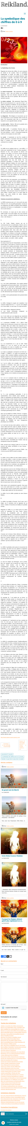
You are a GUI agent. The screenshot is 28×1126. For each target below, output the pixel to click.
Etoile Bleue (23, 1058)
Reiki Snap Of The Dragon (19, 1045)
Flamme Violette (19, 1061)
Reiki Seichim (13, 1043)
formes (21, 756)
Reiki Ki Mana (4, 1035)
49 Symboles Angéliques (7, 1086)
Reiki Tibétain (9, 1047)
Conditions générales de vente (14, 1122)
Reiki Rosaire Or (11, 1042)
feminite (3, 759)
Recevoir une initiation (6, 1027)
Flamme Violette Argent (6, 1063)
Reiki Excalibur (4, 1032)
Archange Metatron (13, 1087)
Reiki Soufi (3, 1047)
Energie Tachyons (22, 1095)
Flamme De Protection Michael (8, 1061)
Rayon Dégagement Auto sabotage (9, 1099)
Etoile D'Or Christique (13, 1060)
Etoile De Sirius (4, 1060)
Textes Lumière (9, 31)
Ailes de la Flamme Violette (7, 1052)
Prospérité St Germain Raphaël (8, 1076)
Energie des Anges (5, 1058)
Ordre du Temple (19, 1074)
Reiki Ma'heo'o (11, 1039)
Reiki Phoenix (18, 1040)
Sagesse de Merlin (13, 1081)
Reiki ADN (3, 1100)
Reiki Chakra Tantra (15, 1027)
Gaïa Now (7, 1100)
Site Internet (4, 977)
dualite (21, 759)
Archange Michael (22, 1087)
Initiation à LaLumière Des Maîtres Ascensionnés (12, 1026)
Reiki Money (17, 1039)
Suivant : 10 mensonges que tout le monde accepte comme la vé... (22, 745)
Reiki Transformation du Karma (19, 1047)
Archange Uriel (12, 1089)
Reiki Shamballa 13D (5, 1043)
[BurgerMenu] (25, 13)
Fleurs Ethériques (5, 1065)
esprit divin (9, 759)
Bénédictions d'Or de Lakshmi (7, 1053)
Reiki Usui (3, 1048)
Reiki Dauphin (22, 1097)
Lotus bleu (14, 1069)
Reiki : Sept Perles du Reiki (7, 1045)
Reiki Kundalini (10, 1035)
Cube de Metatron (14, 1055)
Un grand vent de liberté (10, 790)
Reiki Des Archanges (10, 1029)
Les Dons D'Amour (21, 1099)
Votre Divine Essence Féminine (12, 856)
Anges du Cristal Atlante (19, 1052)
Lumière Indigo (4, 1071)
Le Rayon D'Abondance (15, 1100)
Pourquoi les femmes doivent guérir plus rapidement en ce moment (12, 920)
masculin (11, 754)
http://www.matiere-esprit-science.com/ (10, 737)
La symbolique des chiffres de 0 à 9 (9, 756)
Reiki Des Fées (4, 1097)
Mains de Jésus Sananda (13, 1097)
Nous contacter (4, 1019)
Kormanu (18, 1066)
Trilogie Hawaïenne (5, 1084)
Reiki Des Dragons (19, 1029)
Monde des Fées (16, 1073)
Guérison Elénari (14, 1095)
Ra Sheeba (12, 1074)
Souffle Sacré (21, 1081)
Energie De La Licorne (15, 1058)
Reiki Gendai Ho (23, 1032)
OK (26, 1114)
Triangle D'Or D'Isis (16, 1082)
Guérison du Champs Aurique (7, 1066)
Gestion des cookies (14, 1124)
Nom (2, 964)
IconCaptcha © (23, 1009)
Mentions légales (14, 1120)
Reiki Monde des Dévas (6, 1040)
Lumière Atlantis (21, 1069)
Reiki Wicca (7, 1048)
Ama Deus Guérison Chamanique (8, 1050)
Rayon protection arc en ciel (7, 1079)
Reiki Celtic (22, 1027)
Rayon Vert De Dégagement (19, 1078)
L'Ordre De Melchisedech (6, 1069)
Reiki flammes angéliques (13, 1032)
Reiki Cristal (3, 1029)
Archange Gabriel (5, 1089)
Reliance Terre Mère (18, 1079)
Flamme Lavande (16, 1063)
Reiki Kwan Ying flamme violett (8, 1037)
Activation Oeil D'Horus (15, 1048)
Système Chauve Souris (6, 1082)
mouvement (4, 754)
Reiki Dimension (17, 1030)
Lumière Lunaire (4, 1073)
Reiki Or (13, 1040)
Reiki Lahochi (18, 1037)
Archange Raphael (5, 1087)
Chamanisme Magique (19, 1053)
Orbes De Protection (5, 1074)
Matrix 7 (10, 1073)
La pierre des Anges (14, 1068)
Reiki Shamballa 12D (20, 1042)
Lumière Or (10, 1071)
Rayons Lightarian (19, 1076)
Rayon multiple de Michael (7, 1078)
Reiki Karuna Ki (20, 1034)
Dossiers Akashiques (19, 1056)
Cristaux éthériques (5, 1055)
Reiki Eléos (23, 1030)
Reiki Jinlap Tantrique (5, 1034)
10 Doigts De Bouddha (15, 1084)
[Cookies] (3, 1123)
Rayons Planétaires (20, 1103)
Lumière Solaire (17, 1071)
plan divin (16, 759)
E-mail (2, 970)
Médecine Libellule (5, 1102)
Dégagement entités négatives (8, 1056)
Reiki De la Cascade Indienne (7, 1030)
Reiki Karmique (13, 1034)
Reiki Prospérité (4, 1042)
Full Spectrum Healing (14, 1065)
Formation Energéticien (6, 1110)
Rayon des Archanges (18, 1086)
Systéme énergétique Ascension (8, 1103)
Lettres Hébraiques (5, 1068)
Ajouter (4, 1012)
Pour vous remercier (5, 1095)
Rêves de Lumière (5, 1081)
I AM (15, 1066)
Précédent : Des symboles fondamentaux (7, 745)
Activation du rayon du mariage (17, 1102)
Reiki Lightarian (4, 1039)
